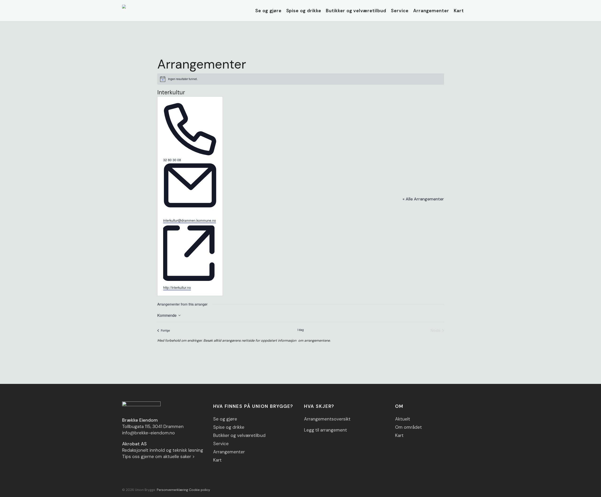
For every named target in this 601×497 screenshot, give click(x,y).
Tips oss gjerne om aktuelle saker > (158, 456)
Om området (408, 427)
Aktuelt (402, 419)
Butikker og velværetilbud (239, 435)
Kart (217, 460)
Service (221, 444)
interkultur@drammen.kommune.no (189, 220)
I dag (300, 330)
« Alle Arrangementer (423, 199)
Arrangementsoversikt (327, 419)
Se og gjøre (225, 419)
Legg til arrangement (325, 430)
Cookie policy (199, 490)
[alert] (300, 79)
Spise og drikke (228, 427)
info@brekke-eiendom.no (148, 433)
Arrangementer (229, 452)
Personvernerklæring (172, 490)
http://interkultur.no (177, 287)
